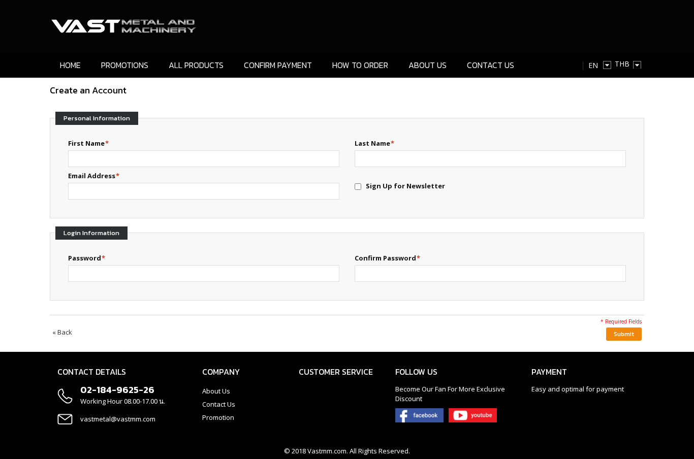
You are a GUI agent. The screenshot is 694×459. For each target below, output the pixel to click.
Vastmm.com (326, 450)
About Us (216, 391)
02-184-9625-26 (117, 390)
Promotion (218, 417)
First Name (86, 143)
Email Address (91, 175)
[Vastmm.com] (124, 26)
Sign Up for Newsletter (405, 185)
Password (84, 258)
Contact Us (218, 404)
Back (62, 332)
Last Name (372, 143)
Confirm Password (385, 258)
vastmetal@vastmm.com (117, 418)
